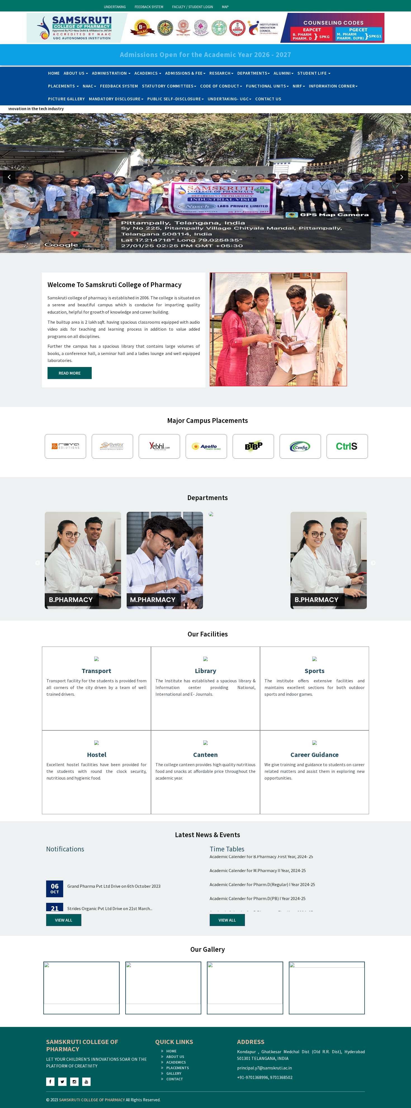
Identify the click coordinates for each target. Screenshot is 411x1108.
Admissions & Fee (184, 73)
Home (54, 73)
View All (63, 920)
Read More (70, 373)
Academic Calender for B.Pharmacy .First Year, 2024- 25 (261, 892)
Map (225, 6)
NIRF (297, 86)
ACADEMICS (176, 1062)
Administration (110, 73)
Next (373, 448)
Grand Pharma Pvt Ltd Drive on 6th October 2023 (113, 864)
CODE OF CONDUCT (219, 86)
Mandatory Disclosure (115, 98)
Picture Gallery (66, 98)
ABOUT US (175, 1056)
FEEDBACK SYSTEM (149, 6)
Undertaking (115, 6)
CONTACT (174, 1078)
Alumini (282, 73)
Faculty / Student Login (192, 6)
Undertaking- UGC (228, 98)
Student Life (312, 73)
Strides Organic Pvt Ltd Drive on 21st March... (109, 886)
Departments (252, 73)
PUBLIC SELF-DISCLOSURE (174, 98)
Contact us (268, 98)
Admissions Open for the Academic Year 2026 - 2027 (205, 54)
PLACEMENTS (177, 1067)
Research (219, 73)
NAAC (88, 86)
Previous (38, 448)
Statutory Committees (167, 86)
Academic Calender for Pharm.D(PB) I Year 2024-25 (258, 878)
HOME (171, 1050)
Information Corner (332, 86)
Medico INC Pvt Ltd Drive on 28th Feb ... (103, 909)
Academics (146, 73)
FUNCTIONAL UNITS (266, 86)
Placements (62, 86)
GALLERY (173, 1073)
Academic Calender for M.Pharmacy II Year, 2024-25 (258, 906)
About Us (74, 73)
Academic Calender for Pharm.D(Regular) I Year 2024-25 (262, 864)
